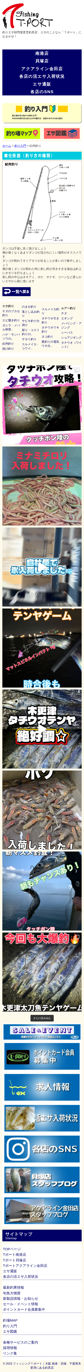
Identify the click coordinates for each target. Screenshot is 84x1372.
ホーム (6, 145)
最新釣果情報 (13, 1287)
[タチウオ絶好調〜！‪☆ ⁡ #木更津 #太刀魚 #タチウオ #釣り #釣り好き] (42, 729)
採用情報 (10, 1348)
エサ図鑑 (10, 1331)
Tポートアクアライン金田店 (25, 1266)
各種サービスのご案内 (20, 1342)
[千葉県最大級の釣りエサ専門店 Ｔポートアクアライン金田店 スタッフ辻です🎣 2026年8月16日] (42, 972)
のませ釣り (29, 306)
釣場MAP (10, 1320)
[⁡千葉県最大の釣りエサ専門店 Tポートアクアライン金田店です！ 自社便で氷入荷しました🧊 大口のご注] (42, 567)
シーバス (67, 332)
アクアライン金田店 (42, 68)
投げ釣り (8, 348)
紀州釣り (8, 343)
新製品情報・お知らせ (20, 1299)
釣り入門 (20, 145)
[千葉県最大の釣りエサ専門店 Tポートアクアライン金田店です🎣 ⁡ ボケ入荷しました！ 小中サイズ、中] (42, 810)
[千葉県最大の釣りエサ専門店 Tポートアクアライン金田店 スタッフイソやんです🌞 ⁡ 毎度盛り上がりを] (42, 648)
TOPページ (12, 1249)
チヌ (64, 313)
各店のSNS (42, 91)
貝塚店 (42, 61)
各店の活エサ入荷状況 (42, 76)
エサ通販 (42, 84)
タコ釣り (47, 336)
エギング (67, 318)
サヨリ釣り (29, 339)
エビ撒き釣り (11, 320)
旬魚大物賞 (12, 1293)
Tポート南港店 (14, 1255)
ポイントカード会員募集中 (24, 1309)
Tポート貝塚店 (14, 1260)
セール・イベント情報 (20, 1304)
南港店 (42, 53)
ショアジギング (71, 337)
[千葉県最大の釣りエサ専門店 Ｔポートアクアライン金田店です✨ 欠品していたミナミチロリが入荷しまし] (42, 486)
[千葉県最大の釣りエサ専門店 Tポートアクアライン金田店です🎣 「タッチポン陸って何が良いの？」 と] (42, 405)
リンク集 (10, 1353)
